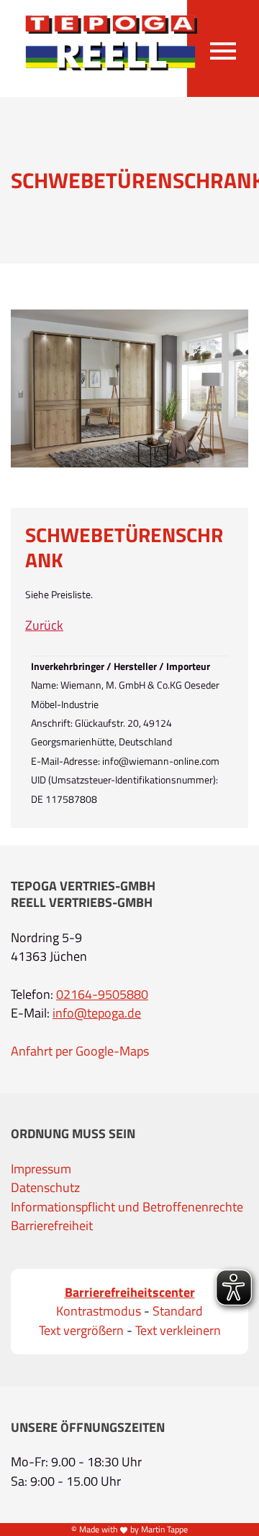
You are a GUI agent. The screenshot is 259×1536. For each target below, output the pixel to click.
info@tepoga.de (97, 1013)
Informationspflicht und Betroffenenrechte (127, 1207)
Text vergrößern (81, 1330)
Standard (178, 1311)
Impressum (41, 1169)
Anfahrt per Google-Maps (80, 1051)
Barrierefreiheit (52, 1225)
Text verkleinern (178, 1330)
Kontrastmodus (98, 1311)
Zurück (44, 625)
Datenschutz (45, 1187)
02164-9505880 (102, 994)
